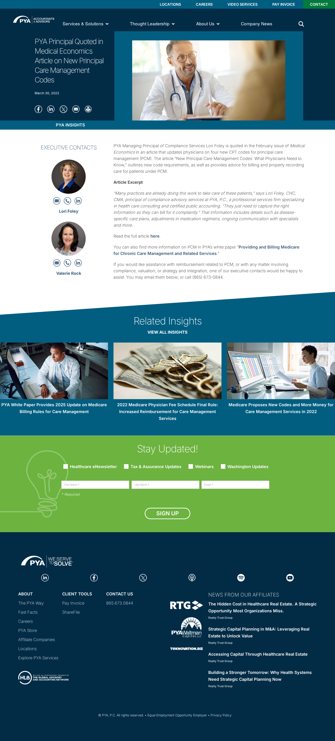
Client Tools (77, 594)
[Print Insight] (90, 109)
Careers (204, 4)
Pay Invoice (283, 4)
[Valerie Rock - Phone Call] (68, 262)
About (25, 594)
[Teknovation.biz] (186, 648)
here (155, 236)
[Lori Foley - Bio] (69, 177)
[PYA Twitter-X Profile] (143, 577)
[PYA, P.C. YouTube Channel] (290, 577)
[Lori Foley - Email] (57, 200)
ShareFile (71, 612)
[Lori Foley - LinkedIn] (78, 200)
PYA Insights (70, 125)
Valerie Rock (68, 273)
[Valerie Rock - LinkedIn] (78, 262)
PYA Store (27, 630)
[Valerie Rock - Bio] (69, 240)
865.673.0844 (119, 603)
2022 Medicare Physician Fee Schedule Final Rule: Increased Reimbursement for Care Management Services (167, 411)
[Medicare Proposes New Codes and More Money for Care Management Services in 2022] (281, 371)
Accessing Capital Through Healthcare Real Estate (258, 654)
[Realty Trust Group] (186, 604)
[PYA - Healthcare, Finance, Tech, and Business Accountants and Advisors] (33, 19)
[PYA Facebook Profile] (94, 577)
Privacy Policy (221, 715)
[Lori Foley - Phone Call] (68, 200)
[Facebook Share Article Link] (40, 109)
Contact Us (119, 594)
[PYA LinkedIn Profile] (45, 577)
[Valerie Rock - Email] (57, 262)
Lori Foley (68, 211)
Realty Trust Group (220, 617)
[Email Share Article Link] (77, 109)
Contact (319, 4)
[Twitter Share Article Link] (65, 109)
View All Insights (167, 332)
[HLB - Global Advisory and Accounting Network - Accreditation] (43, 673)
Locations (170, 4)
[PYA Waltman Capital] (186, 627)
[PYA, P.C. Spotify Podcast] (241, 577)
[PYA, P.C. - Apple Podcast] (192, 577)
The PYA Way (31, 603)
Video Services (242, 4)
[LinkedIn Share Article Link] (52, 109)
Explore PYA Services (38, 657)
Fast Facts (28, 612)
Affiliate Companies (36, 639)
